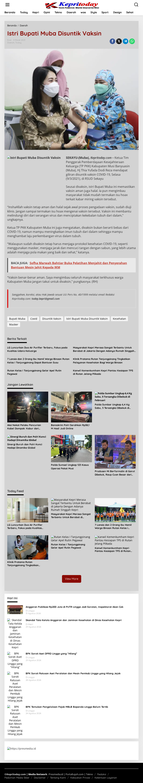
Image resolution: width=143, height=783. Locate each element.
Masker (13, 324)
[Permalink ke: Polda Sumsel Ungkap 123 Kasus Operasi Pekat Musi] (71, 448)
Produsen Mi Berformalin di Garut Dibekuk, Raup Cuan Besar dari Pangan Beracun (115, 473)
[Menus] (7, 4)
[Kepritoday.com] (72, 5)
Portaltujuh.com (75, 774)
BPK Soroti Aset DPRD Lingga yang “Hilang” (51, 653)
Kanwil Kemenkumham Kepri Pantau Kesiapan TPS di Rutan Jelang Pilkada (103, 372)
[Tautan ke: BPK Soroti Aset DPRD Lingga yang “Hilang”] (15, 660)
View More (71, 578)
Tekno (89, 774)
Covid (33, 318)
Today (18, 42)
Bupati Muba (17, 318)
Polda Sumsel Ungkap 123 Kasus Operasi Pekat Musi (70, 466)
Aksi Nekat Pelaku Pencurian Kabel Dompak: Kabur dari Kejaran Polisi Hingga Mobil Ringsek (24, 427)
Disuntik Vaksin (51, 318)
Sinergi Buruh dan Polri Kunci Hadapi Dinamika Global (24, 446)
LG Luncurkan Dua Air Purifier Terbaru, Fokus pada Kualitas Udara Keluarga (37, 349)
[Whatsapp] (132, 41)
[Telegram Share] (125, 41)
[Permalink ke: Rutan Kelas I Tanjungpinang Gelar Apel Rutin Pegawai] (71, 538)
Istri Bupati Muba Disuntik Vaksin (87, 318)
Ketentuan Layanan (106, 777)
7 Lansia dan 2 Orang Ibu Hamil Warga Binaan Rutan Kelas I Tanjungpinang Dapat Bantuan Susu (38, 360)
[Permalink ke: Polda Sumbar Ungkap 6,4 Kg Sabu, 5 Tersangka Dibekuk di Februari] (115, 396)
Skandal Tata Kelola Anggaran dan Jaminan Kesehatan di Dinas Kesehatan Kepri (74, 620)
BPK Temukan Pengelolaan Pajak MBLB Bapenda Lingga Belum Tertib (67, 706)
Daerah (10, 42)
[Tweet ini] (119, 41)
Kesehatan (119, 318)
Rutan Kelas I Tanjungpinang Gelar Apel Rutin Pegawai (34, 372)
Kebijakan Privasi (80, 777)
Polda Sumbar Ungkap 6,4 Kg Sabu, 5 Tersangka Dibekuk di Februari (112, 406)
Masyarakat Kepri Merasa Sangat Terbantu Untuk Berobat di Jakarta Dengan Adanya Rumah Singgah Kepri (103, 349)
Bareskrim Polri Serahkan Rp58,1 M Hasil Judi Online (70, 427)
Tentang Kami (58, 777)
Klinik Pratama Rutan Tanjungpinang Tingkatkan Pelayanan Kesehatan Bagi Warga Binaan (101, 360)
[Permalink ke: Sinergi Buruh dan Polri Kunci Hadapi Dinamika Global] (27, 438)
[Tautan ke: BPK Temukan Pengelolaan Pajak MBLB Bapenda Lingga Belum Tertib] (15, 720)
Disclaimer (40, 777)
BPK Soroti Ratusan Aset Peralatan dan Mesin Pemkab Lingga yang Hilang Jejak (73, 673)
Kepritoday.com (16, 774)
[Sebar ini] (112, 41)
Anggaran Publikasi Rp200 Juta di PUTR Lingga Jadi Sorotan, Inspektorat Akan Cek (74, 606)
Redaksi (101, 774)
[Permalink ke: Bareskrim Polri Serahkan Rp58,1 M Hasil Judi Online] (71, 406)
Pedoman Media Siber (16, 777)
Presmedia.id (56, 774)
